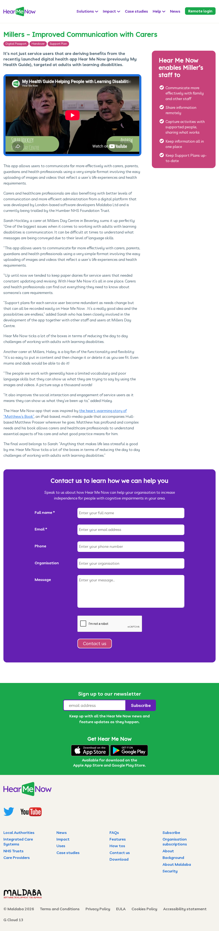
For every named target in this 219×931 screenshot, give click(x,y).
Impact (109, 11)
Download (119, 859)
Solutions (85, 11)
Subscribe (171, 832)
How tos (117, 845)
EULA (121, 908)
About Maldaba (177, 864)
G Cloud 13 (13, 919)
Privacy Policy (98, 908)
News (175, 11)
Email (41, 529)
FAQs (114, 832)
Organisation (47, 562)
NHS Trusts (13, 850)
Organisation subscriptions (175, 842)
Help (157, 11)
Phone (40, 546)
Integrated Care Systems (18, 842)
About (168, 850)
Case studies (136, 11)
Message (43, 579)
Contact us (94, 643)
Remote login (200, 11)
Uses (60, 845)
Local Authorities (18, 832)
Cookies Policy (144, 908)
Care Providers (16, 857)
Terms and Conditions (60, 908)
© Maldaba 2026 (18, 908)
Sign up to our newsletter (109, 693)
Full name (45, 512)
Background (173, 857)
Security (170, 871)
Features (118, 839)
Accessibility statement (185, 908)
